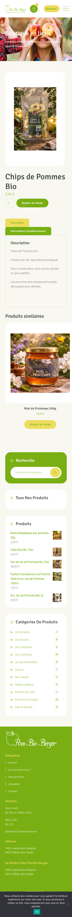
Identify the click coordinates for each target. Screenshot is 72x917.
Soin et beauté (23, 707)
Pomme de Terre (25, 692)
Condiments (22, 632)
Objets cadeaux (24, 684)
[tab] (17, 223)
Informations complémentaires (28, 231)
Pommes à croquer (26, 699)
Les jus (19, 669)
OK (37, 911)
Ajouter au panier (32, 203)
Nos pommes (16, 777)
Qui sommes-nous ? (19, 769)
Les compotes (23, 647)
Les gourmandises (26, 662)
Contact (12, 791)
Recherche (55, 472)
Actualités (14, 784)
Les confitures (23, 654)
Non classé (21, 677)
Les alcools (22, 639)
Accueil (12, 762)
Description (17, 222)
